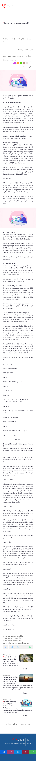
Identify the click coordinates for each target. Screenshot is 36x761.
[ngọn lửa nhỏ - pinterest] (25, 752)
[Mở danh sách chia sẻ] (33, 749)
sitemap (29, 743)
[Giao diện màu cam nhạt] (18, 63)
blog (28, 740)
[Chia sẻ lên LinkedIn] (12, 647)
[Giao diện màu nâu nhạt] (24, 63)
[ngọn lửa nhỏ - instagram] (10, 752)
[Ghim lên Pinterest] (24, 647)
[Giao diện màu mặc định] (30, 63)
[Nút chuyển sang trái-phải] (33, 753)
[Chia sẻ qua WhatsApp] (30, 647)
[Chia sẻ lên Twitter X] (18, 647)
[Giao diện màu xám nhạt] (27, 63)
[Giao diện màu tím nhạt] (14, 63)
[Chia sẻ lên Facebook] (6, 647)
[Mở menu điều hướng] (31, 6)
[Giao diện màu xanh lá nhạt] (21, 63)
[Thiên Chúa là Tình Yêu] (3, 752)
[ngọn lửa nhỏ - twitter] (18, 752)
